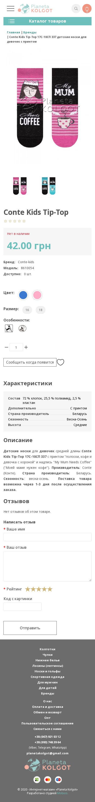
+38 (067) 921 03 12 (48, 737)
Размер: (11, 308)
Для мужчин (47, 682)
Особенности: (16, 320)
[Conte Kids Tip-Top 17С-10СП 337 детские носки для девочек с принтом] (19, 185)
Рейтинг (14, 589)
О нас (47, 701)
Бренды (47, 693)
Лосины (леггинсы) (47, 666)
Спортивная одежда (47, 677)
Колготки (47, 649)
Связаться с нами (47, 729)
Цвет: (8, 292)
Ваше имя (15, 529)
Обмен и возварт (47, 712)
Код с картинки (17, 598)
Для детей (47, 688)
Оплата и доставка (47, 707)
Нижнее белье (48, 660)
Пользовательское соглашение (47, 723)
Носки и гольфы (47, 671)
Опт (47, 718)
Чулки (48, 655)
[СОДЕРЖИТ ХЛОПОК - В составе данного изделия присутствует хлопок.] (22, 328)
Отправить (30, 627)
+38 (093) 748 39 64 (48, 742)
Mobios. (62, 793)
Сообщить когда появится (30, 362)
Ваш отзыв (16, 547)
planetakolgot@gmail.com (47, 753)
